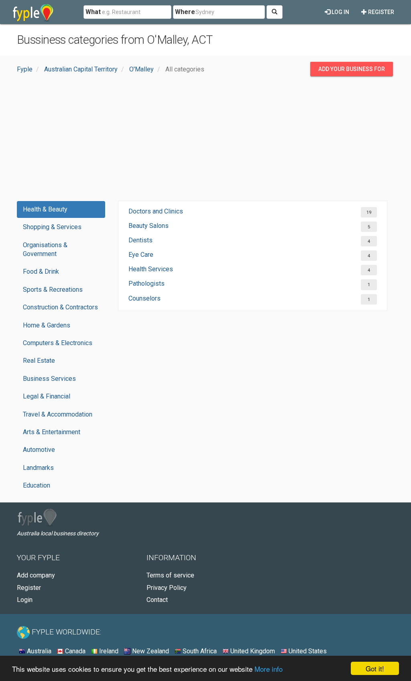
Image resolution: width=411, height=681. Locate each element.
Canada (74, 651)
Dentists (140, 240)
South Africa (199, 651)
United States (307, 651)
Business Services (49, 378)
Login (25, 600)
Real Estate (39, 360)
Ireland (108, 651)
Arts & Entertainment (51, 432)
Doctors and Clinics (155, 211)
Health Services (150, 269)
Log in (339, 12)
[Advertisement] (205, 140)
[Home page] (33, 12)
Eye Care (140, 254)
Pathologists (146, 283)
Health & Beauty (45, 209)
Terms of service (170, 575)
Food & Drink (41, 271)
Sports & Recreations (53, 289)
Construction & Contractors (60, 307)
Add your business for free (351, 71)
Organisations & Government (45, 249)
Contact (157, 600)
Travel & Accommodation (57, 414)
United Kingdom (252, 651)
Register (380, 12)
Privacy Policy (166, 588)
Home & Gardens (46, 325)
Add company (36, 575)
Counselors (144, 298)
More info (268, 669)
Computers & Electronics (57, 343)
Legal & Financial (46, 396)
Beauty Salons (148, 226)
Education (36, 485)
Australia (38, 651)
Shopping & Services (52, 227)
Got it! (375, 668)
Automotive (39, 449)
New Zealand (149, 651)
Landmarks (38, 468)
